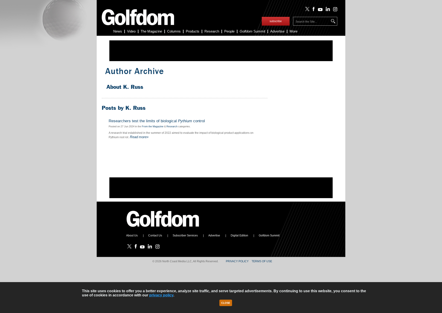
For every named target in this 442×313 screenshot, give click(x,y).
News (117, 31)
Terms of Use (262, 261)
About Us (132, 235)
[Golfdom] (163, 228)
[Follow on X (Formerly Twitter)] (306, 10)
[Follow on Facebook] (312, 10)
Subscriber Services (185, 235)
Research (211, 31)
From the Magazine (152, 126)
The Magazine (151, 31)
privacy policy (161, 295)
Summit (252, 31)
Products (192, 31)
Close (225, 302)
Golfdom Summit (269, 235)
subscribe (276, 21)
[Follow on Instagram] (334, 10)
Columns (174, 31)
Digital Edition (239, 235)
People (229, 31)
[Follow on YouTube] (319, 10)
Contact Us (155, 235)
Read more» (138, 137)
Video (131, 31)
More (293, 31)
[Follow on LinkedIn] (327, 10)
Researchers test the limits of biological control (157, 121)
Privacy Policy (237, 261)
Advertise (277, 31)
